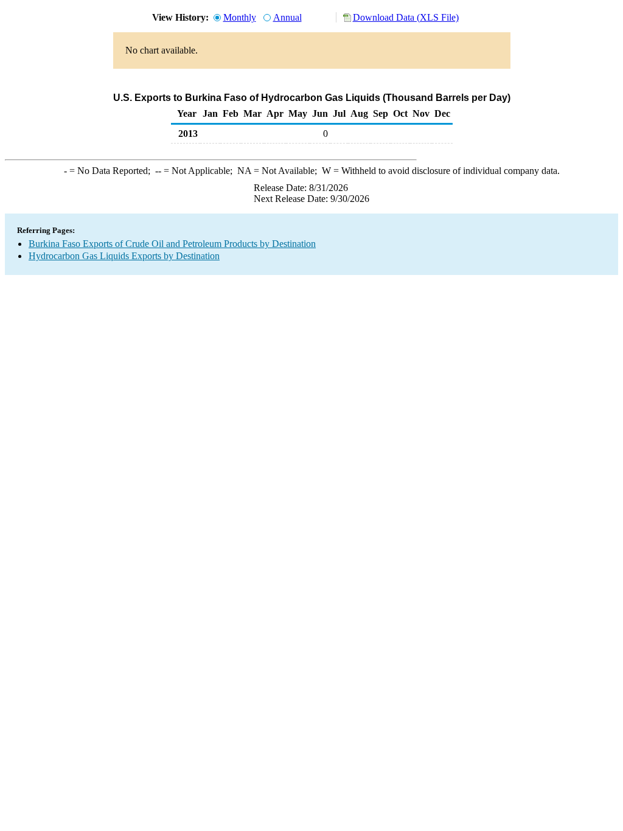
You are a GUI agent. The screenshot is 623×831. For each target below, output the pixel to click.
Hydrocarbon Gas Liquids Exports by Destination (124, 256)
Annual (287, 17)
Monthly (239, 17)
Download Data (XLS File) (406, 17)
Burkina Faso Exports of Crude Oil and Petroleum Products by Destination (172, 243)
